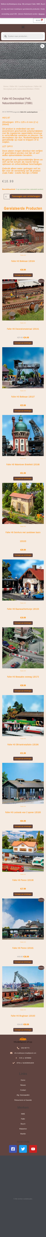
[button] (23, 27)
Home (5, 86)
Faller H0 (13, 86)
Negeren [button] (42, 14)
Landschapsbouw (26, 86)
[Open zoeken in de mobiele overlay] (23, 36)
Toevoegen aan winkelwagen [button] (23, 275)
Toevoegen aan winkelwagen (26, 196)
